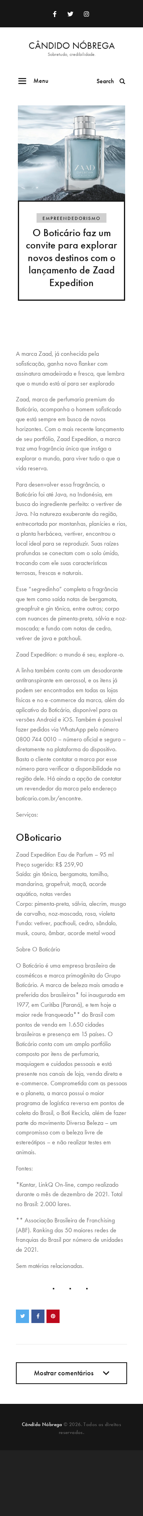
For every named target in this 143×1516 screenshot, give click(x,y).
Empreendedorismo (71, 218)
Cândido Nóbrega (42, 1424)
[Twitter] (70, 14)
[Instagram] (86, 14)
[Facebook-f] (54, 14)
